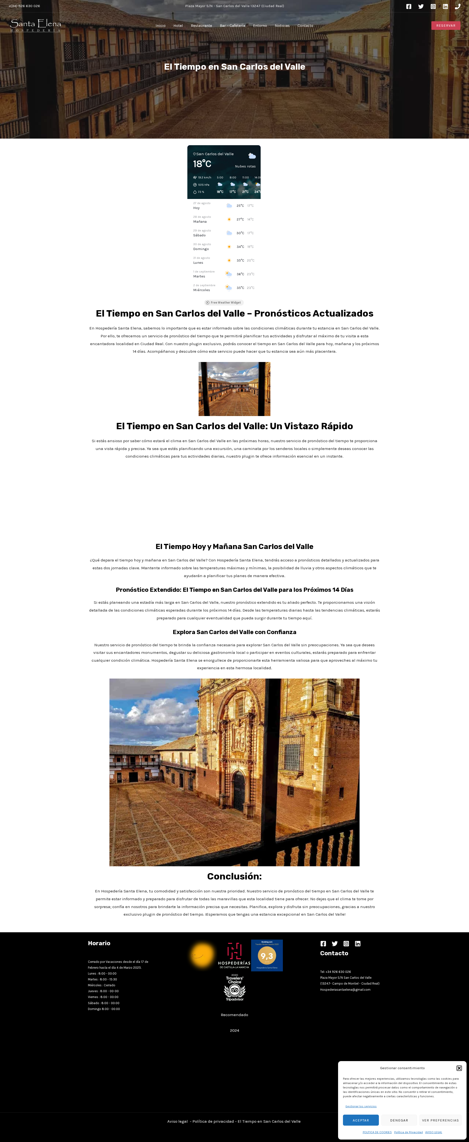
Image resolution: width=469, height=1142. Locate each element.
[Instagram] (433, 6)
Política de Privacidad (408, 1132)
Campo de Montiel (345, 983)
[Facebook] (409, 6)
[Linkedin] (445, 6)
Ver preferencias (440, 1120)
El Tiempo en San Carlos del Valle (270, 1121)
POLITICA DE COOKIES (377, 1132)
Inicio (161, 25)
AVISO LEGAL (433, 1132)
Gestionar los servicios (361, 1106)
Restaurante (201, 25)
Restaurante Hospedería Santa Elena (234, 1007)
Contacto (305, 25)
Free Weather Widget (226, 302)
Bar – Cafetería (232, 25)
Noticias (282, 25)
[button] (459, 1068)
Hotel (178, 25)
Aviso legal (177, 1121)
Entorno (260, 25)
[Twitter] (421, 6)
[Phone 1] (457, 6)
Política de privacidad (213, 1121)
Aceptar (361, 1120)
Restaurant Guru (234, 1022)
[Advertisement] (135, 226)
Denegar (399, 1120)
